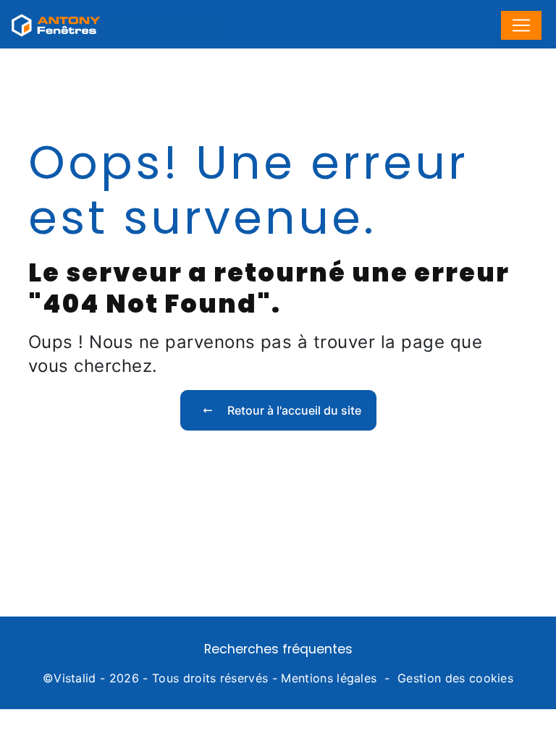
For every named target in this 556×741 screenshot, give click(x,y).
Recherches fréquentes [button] (278, 649)
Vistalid (75, 678)
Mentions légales (328, 678)
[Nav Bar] (521, 25)
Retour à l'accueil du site (294, 410)
